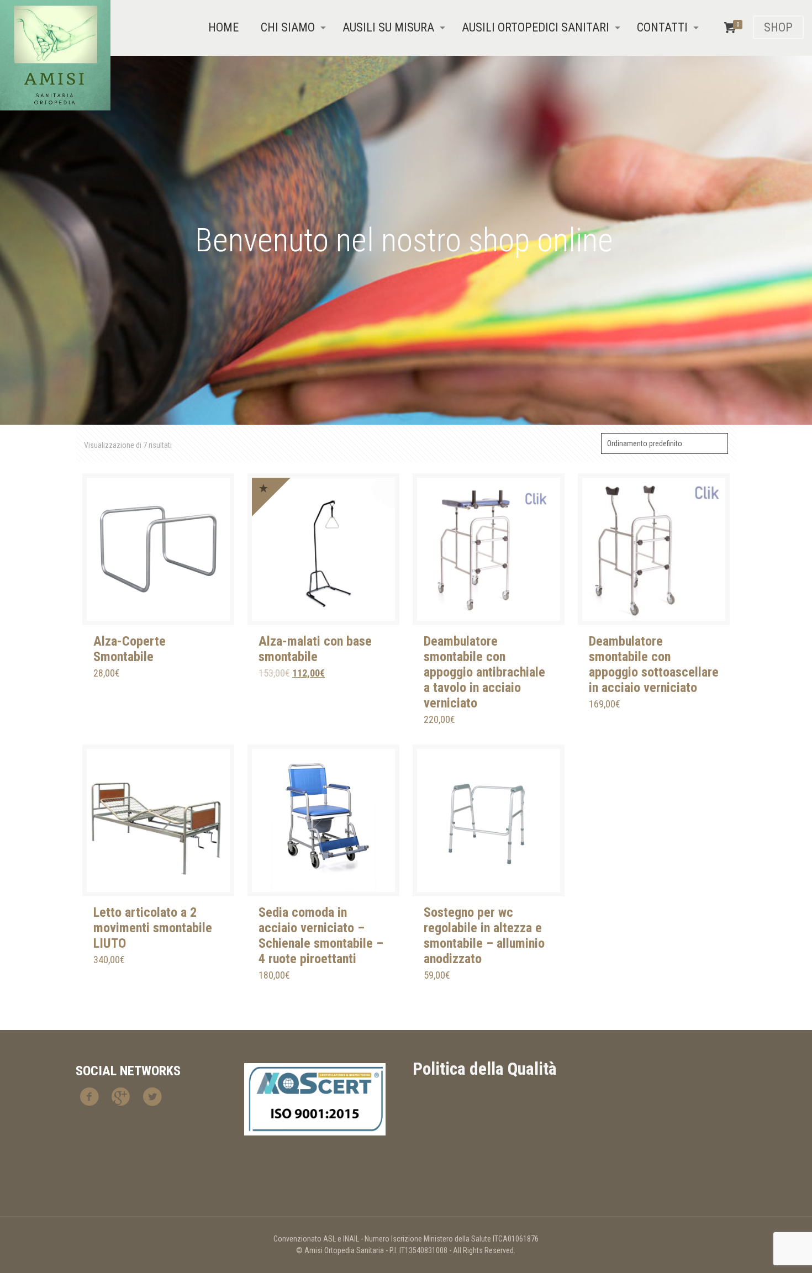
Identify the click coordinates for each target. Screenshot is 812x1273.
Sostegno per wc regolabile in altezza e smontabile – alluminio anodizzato (484, 935)
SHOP (778, 27)
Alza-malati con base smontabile (315, 648)
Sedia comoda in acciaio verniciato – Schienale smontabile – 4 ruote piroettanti (321, 935)
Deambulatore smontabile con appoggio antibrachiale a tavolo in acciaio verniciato (484, 672)
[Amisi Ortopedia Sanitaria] (55, 55)
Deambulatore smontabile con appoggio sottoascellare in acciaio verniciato (654, 664)
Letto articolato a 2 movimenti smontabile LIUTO (152, 928)
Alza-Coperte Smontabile (129, 648)
